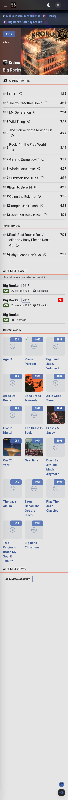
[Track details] (21, 94)
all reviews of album (17, 579)
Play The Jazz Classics (52, 506)
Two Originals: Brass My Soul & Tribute (10, 552)
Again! (7, 359)
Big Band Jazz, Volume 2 (53, 363)
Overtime (31, 460)
